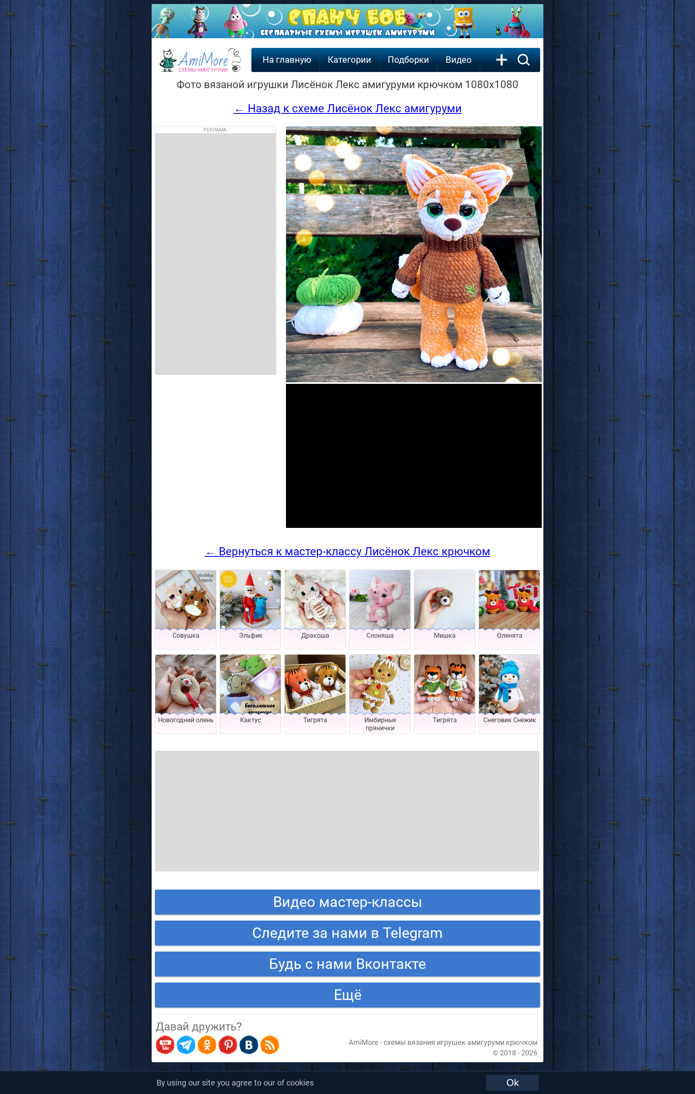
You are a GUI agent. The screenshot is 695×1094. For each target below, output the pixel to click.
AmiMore (203, 65)
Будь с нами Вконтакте (347, 964)
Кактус (250, 720)
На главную (287, 60)
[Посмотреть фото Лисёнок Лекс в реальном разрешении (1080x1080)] (414, 380)
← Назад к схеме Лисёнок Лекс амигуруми (348, 108)
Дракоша (315, 635)
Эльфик (251, 635)
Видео (459, 60)
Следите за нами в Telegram (347, 933)
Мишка (445, 635)
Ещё (348, 995)
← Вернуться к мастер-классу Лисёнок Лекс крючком (347, 551)
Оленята (509, 635)
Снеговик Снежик (509, 720)
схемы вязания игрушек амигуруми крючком (460, 1042)
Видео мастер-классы (347, 902)
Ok (512, 1082)
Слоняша (380, 635)
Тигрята (315, 720)
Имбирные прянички (380, 724)
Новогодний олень (186, 720)
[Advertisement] (215, 254)
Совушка (186, 635)
